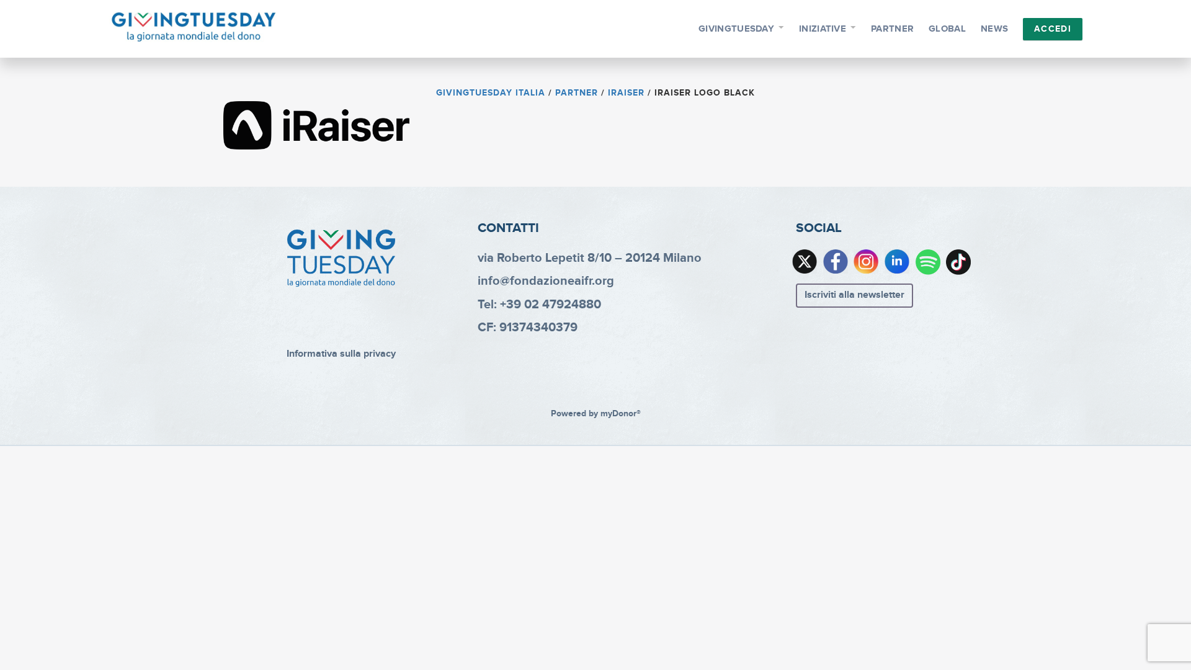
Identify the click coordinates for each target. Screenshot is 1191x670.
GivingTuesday (736, 29)
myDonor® (620, 414)
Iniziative (822, 29)
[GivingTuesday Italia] (194, 27)
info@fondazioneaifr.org (546, 281)
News (994, 29)
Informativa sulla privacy (341, 354)
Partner (892, 29)
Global (947, 29)
